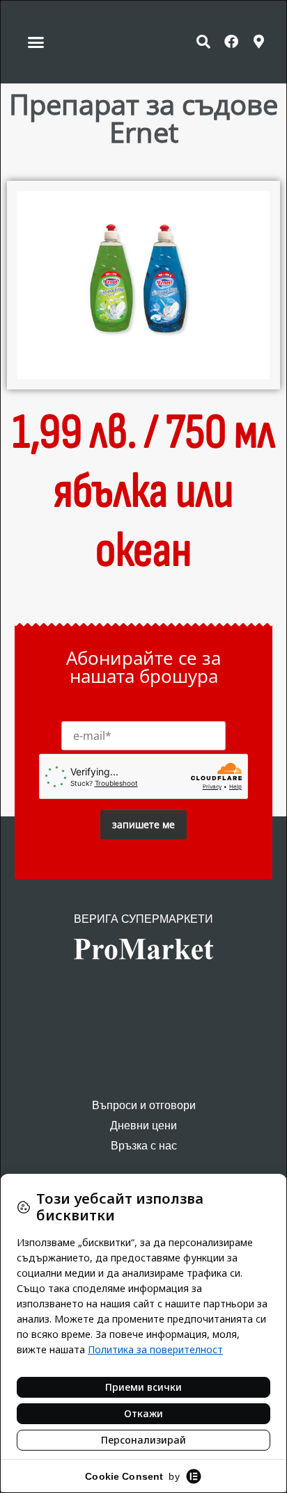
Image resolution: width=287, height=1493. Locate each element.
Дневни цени (143, 1125)
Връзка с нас (144, 1146)
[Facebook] (231, 42)
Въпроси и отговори (144, 1105)
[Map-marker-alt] (259, 42)
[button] (36, 42)
